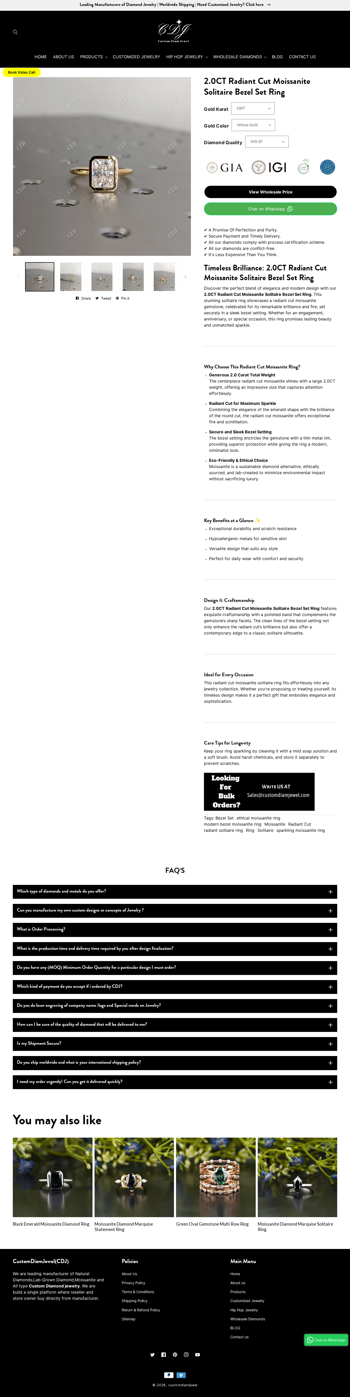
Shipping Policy (135, 1300)
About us (237, 1283)
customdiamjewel (183, 1385)
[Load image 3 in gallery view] (102, 276)
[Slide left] (18, 276)
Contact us (239, 1337)
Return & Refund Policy (141, 1310)
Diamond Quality (223, 142)
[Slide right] (185, 276)
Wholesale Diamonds (247, 1319)
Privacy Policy (133, 1283)
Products (237, 1291)
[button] (16, 32)
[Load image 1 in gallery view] (39, 276)
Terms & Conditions (138, 1291)
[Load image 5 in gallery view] (164, 276)
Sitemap (129, 1319)
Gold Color (216, 126)
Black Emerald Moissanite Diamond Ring (51, 1224)
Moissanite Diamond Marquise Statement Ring (124, 1227)
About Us (129, 1274)
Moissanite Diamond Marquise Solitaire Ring (295, 1227)
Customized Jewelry (247, 1300)
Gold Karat (216, 109)
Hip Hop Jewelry (244, 1310)
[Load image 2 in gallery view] (71, 276)
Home (235, 1274)
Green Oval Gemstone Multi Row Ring (212, 1224)
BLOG (235, 1328)
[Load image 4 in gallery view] (133, 276)
